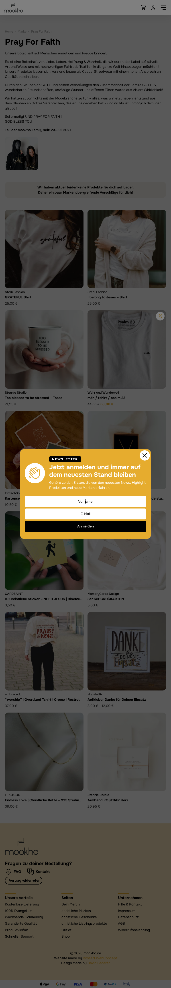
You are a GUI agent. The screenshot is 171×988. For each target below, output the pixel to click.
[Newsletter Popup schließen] (145, 455)
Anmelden (85, 526)
